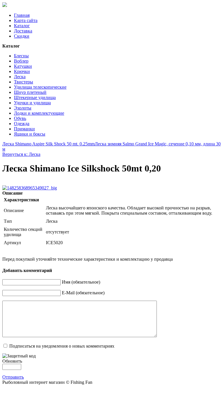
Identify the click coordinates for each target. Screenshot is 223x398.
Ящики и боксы (29, 134)
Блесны (21, 55)
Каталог (22, 25)
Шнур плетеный (30, 92)
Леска (20, 76)
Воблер (21, 61)
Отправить (13, 377)
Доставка (23, 30)
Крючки (22, 71)
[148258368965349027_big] (29, 187)
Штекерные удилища (35, 97)
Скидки (21, 36)
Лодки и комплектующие (39, 113)
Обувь (20, 118)
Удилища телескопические (40, 87)
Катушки (23, 66)
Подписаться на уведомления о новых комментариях (61, 346)
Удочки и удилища (32, 102)
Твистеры (23, 81)
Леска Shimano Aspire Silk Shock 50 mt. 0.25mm (48, 143)
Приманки (24, 128)
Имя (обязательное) (81, 282)
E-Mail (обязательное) (83, 292)
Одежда (21, 123)
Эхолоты (22, 107)
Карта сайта (25, 20)
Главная (22, 15)
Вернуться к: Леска (21, 154)
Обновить (12, 361)
